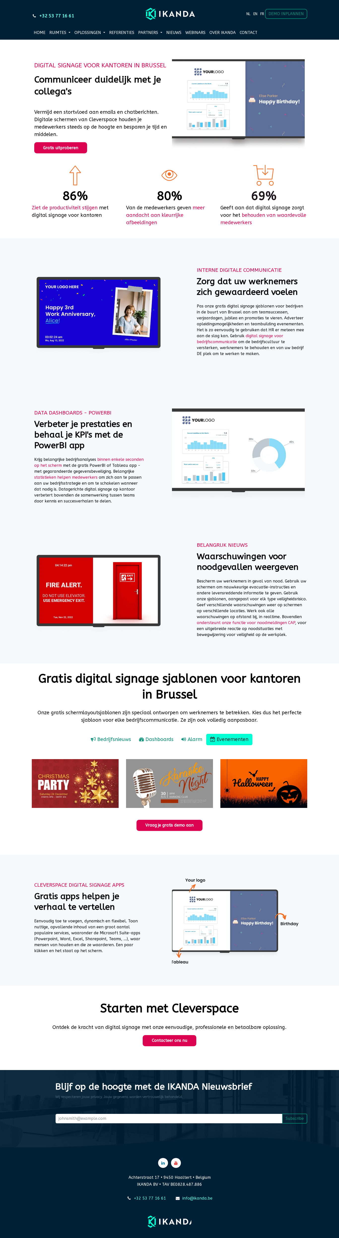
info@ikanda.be (197, 1198)
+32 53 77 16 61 (150, 1198)
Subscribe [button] (295, 1118)
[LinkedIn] (163, 1163)
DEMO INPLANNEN (286, 13)
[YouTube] (176, 1163)
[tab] (111, 739)
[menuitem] (248, 13)
